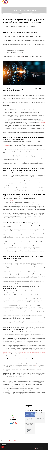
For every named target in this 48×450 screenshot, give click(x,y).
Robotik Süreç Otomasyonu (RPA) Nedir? (29, 430)
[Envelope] (16, 423)
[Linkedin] (11, 423)
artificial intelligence (37, 96)
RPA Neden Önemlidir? (40, 418)
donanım (36, 365)
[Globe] (13, 423)
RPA (21, 56)
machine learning (42, 122)
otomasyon (12, 440)
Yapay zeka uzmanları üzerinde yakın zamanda (10, 200)
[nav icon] (45, 2)
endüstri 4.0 (7, 440)
